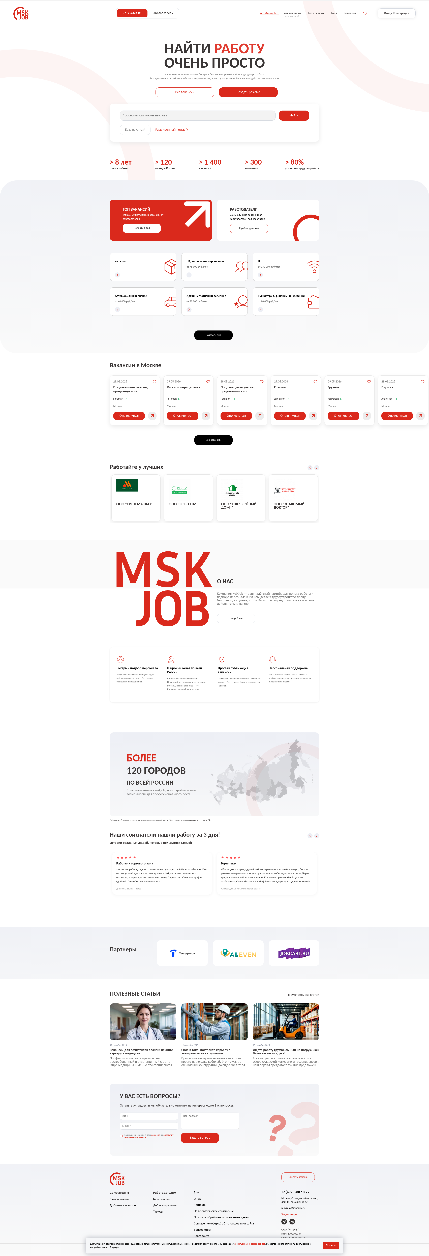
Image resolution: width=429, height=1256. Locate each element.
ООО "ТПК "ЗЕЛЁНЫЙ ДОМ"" (239, 506)
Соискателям (132, 13)
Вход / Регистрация (396, 13)
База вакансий (135, 130)
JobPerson (279, 399)
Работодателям (163, 13)
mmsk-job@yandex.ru (293, 1208)
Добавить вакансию (123, 1205)
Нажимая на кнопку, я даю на (148, 1136)
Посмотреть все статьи (303, 995)
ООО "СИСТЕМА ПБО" (134, 504)
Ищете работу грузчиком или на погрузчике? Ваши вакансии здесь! (286, 1051)
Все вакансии (184, 92)
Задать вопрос (289, 1214)
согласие (155, 1135)
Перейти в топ (142, 228)
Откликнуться (129, 416)
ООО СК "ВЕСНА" (183, 504)
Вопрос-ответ (202, 1230)
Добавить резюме (164, 1205)
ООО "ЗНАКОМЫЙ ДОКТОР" (289, 506)
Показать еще (213, 335)
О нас (197, 1198)
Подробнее (236, 618)
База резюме (161, 1199)
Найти (294, 115)
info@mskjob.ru (269, 13)
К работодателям (249, 228)
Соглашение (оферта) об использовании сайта (224, 1223)
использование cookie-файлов (250, 1244)
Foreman (118, 399)
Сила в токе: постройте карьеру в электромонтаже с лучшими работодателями (205, 1051)
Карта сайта (201, 1236)
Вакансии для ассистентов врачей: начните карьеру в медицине (141, 1051)
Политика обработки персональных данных (222, 1217)
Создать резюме (248, 92)
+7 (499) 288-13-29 (295, 1192)
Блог (197, 1192)
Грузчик (280, 387)
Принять (331, 1245)
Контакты (200, 1205)
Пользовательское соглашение (214, 1211)
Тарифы (158, 1211)
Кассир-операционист (183, 387)
